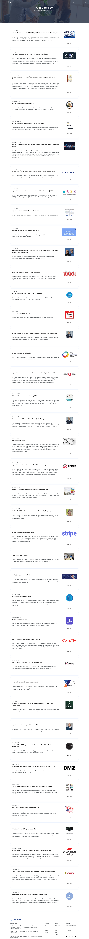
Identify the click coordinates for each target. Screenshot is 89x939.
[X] (69, 936)
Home (46, 925)
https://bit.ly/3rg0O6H (17, 405)
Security (56, 923)
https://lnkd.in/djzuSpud (31, 497)
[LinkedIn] (66, 936)
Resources (68, 923)
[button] (57, 2)
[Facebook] (72, 936)
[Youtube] (75, 936)
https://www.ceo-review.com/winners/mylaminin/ (45, 426)
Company (47, 923)
